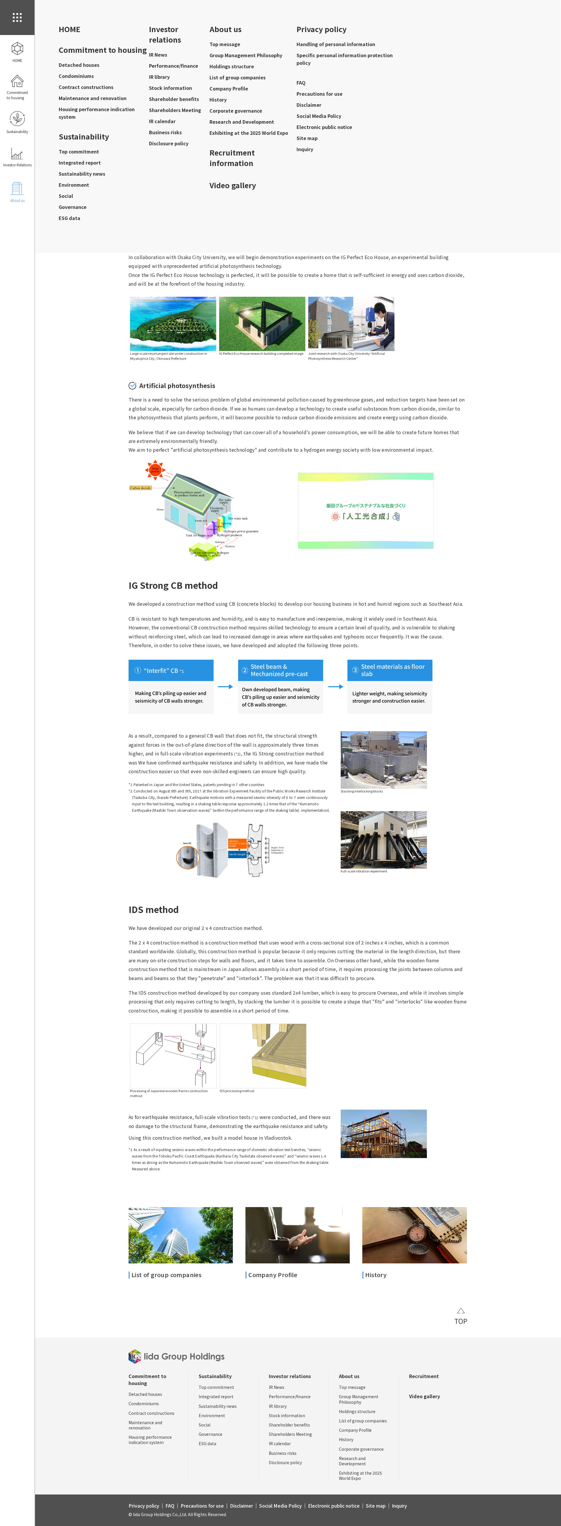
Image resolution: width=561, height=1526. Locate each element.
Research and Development (241, 121)
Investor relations (165, 34)
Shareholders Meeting (175, 110)
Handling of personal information (336, 44)
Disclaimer (309, 104)
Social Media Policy (319, 115)
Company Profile (228, 88)
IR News (158, 54)
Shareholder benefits (174, 98)
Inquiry (305, 149)
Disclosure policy (168, 143)
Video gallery (232, 185)
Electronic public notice (324, 126)
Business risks (165, 132)
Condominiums (76, 75)
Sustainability (84, 136)
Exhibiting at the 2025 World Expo (248, 132)
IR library (159, 76)
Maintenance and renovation (93, 98)
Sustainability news (82, 173)
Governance (72, 206)
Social (66, 195)
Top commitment (79, 151)
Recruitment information (232, 157)
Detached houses (79, 64)
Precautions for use (319, 93)
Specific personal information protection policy (345, 59)
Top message (224, 44)
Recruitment (424, 1376)
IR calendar (162, 121)
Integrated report (80, 162)
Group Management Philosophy (245, 55)
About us (225, 29)
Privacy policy (322, 29)
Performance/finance (173, 65)
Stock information (170, 87)
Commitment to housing (103, 49)
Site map (307, 138)
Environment (74, 184)
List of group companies (237, 77)
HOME (69, 29)
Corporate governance (235, 110)
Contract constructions (86, 86)
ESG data (69, 217)
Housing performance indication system (97, 113)
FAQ (301, 82)
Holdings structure (231, 66)
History (218, 99)
